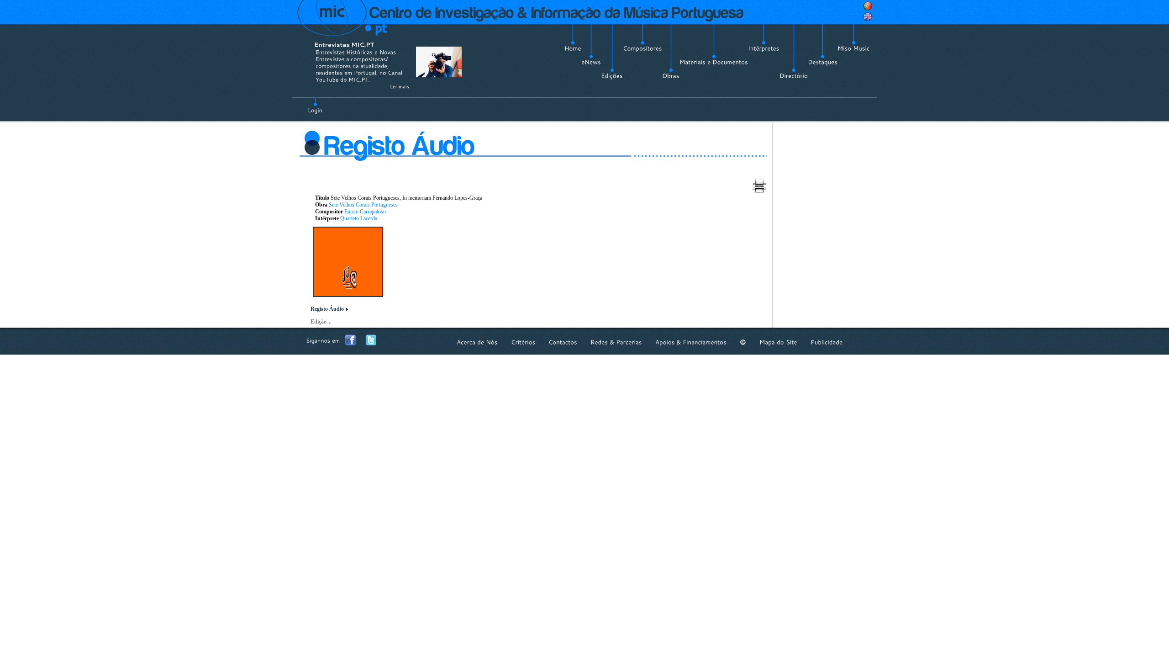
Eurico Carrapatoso (365, 211)
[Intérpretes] (763, 48)
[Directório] (793, 76)
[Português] (867, 6)
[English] (867, 16)
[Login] (315, 105)
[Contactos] (562, 342)
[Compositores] (642, 48)
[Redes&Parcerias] (616, 342)
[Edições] (612, 76)
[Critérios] (523, 342)
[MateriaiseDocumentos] (713, 62)
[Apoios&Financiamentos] (691, 342)
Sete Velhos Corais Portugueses (363, 205)
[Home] (572, 48)
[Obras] (670, 76)
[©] (743, 342)
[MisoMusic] (853, 48)
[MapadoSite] (778, 342)
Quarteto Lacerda (358, 218)
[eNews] (591, 62)
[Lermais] (399, 86)
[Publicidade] (827, 342)
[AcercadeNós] (477, 342)
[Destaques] (822, 62)
